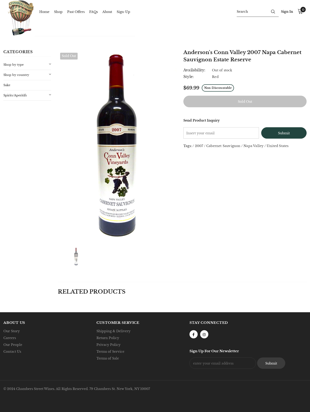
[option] (117, 145)
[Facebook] (193, 334)
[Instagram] (204, 334)
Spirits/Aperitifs (15, 95)
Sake (6, 85)
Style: (188, 76)
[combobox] (252, 11)
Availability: (194, 70)
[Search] (273, 11)
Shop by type (13, 65)
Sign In (287, 12)
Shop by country (16, 75)
